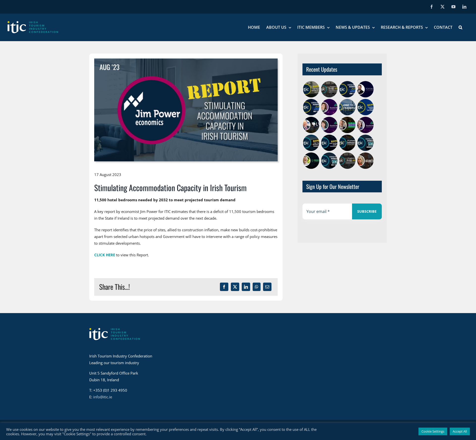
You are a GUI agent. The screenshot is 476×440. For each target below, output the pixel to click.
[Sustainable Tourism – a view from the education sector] (365, 161)
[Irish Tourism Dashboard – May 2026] (311, 107)
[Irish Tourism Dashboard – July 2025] (329, 161)
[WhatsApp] (256, 286)
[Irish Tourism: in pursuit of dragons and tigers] (311, 89)
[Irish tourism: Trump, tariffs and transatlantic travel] (329, 143)
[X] (235, 286)
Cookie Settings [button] (432, 431)
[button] (460, 27)
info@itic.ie (102, 396)
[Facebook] (224, 286)
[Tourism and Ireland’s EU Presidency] (365, 107)
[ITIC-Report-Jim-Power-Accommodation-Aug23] (186, 60)
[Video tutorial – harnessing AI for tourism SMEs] (311, 161)
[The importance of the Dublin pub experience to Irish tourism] (311, 125)
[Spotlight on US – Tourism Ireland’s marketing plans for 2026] (329, 125)
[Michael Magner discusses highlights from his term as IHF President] (347, 125)
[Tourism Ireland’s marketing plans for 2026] (365, 125)
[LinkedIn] (245, 286)
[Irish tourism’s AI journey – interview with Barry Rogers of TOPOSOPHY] (365, 89)
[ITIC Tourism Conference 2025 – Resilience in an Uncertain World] (347, 143)
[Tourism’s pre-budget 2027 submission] (329, 89)
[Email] (267, 286)
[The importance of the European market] (329, 107)
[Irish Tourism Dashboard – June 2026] (347, 89)
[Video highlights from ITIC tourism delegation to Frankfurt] (347, 107)
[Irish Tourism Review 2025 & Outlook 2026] (311, 143)
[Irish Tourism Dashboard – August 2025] (365, 143)
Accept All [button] (460, 431)
